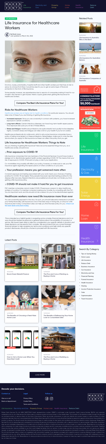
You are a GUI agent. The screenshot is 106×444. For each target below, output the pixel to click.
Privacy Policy (28, 398)
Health (87, 240)
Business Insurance (88, 266)
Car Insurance (86, 270)
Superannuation (86, 295)
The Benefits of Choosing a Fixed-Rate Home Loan (21, 316)
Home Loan (67, 6)
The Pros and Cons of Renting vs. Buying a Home (56, 275)
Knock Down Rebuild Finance (18, 274)
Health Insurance (79, 6)
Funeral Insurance (87, 279)
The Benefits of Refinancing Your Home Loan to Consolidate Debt (58, 316)
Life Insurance (27, 6)
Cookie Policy (27, 401)
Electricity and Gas (41, 6)
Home (85, 217)
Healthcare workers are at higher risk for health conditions (26, 113)
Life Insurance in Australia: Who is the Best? (89, 39)
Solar (85, 194)
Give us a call (6, 398)
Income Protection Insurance (91, 289)
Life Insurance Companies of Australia (90, 79)
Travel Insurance (87, 299)
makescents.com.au (7, 414)
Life (87, 148)
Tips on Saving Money (88, 254)
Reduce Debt (93, 6)
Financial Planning (87, 276)
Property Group (55, 6)
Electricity (87, 171)
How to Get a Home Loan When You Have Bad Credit (20, 358)
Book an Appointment (9, 401)
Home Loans (11, 264)
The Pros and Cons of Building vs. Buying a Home (56, 358)
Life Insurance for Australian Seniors (89, 59)
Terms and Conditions (30, 404)
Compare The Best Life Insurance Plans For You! (40, 103)
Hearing (84, 286)
